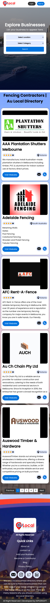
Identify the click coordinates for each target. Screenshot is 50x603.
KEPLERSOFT (41, 600)
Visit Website (11, 174)
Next (42, 490)
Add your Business (25, 554)
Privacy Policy (25, 566)
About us (25, 546)
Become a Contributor (25, 558)
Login (32, 4)
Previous (10, 490)
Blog (25, 562)
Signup (40, 4)
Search (25, 49)
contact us (25, 550)
